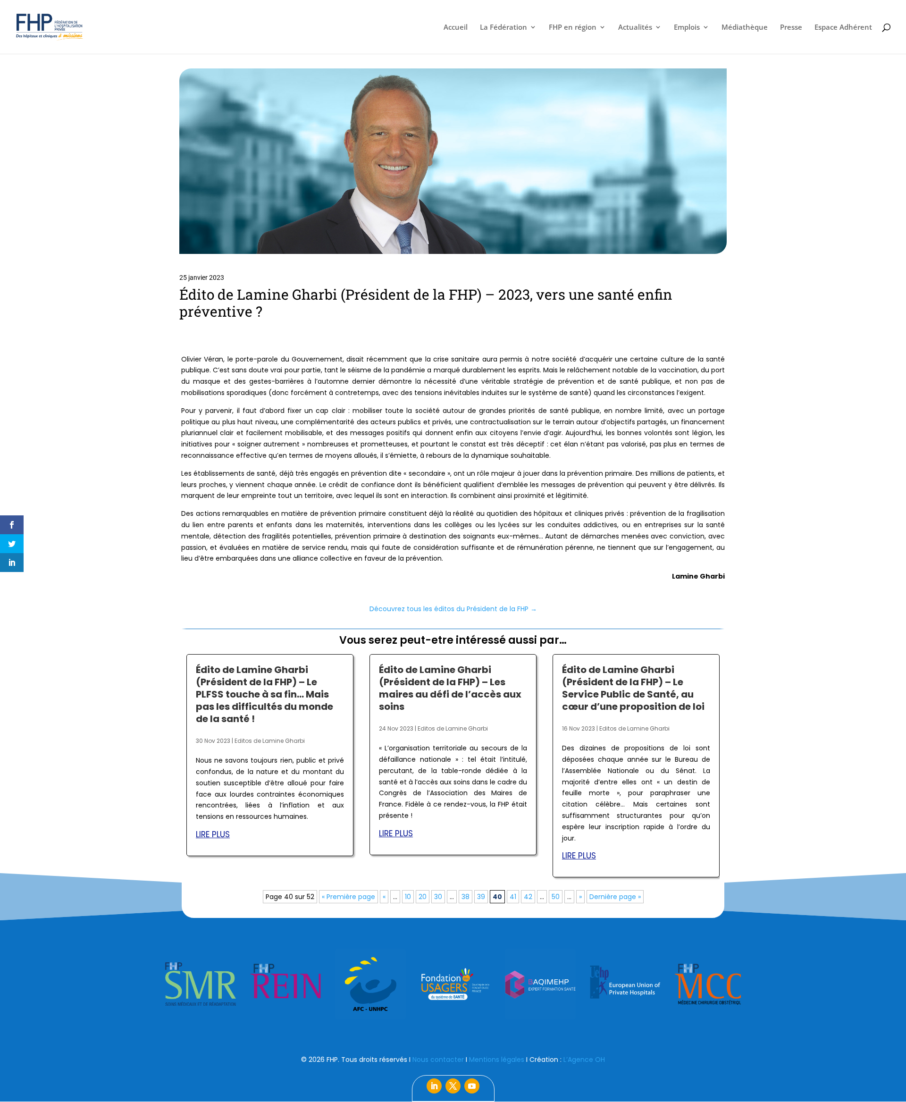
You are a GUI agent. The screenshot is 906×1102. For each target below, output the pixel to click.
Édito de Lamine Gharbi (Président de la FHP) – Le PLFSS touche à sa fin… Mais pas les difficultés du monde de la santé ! (264, 694)
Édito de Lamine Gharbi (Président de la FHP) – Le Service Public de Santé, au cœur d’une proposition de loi (633, 688)
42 (528, 896)
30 (438, 896)
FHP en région (572, 28)
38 (465, 896)
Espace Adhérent (843, 28)
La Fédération (503, 28)
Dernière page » (615, 896)
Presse (791, 28)
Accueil (456, 28)
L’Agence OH (584, 1059)
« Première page (348, 896)
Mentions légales (496, 1059)
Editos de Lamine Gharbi (270, 741)
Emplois (687, 28)
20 (423, 896)
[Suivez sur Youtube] (471, 1086)
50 (556, 896)
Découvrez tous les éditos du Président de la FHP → (453, 609)
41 (513, 896)
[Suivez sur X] (453, 1086)
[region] (453, 984)
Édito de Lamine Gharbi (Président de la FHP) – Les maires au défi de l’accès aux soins (450, 688)
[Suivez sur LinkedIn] (434, 1086)
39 (481, 896)
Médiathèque (744, 28)
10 (408, 896)
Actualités (635, 28)
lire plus (213, 834)
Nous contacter (438, 1059)
